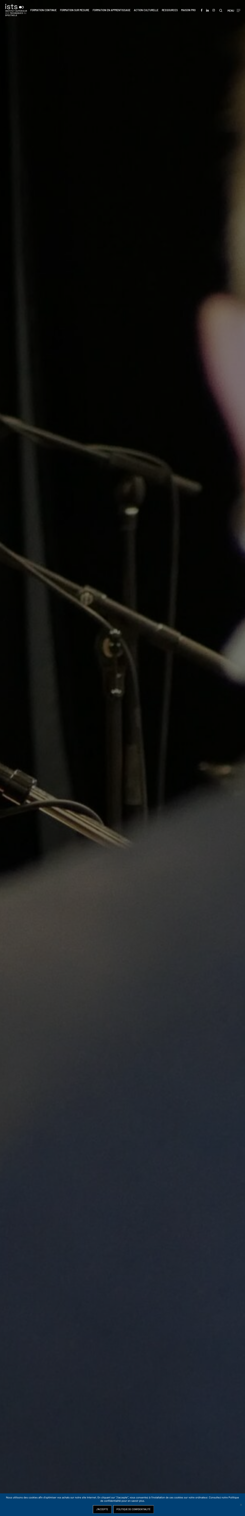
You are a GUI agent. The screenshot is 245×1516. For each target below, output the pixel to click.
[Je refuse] (240, 1504)
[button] (234, 10)
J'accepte (102, 1509)
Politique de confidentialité (133, 1509)
